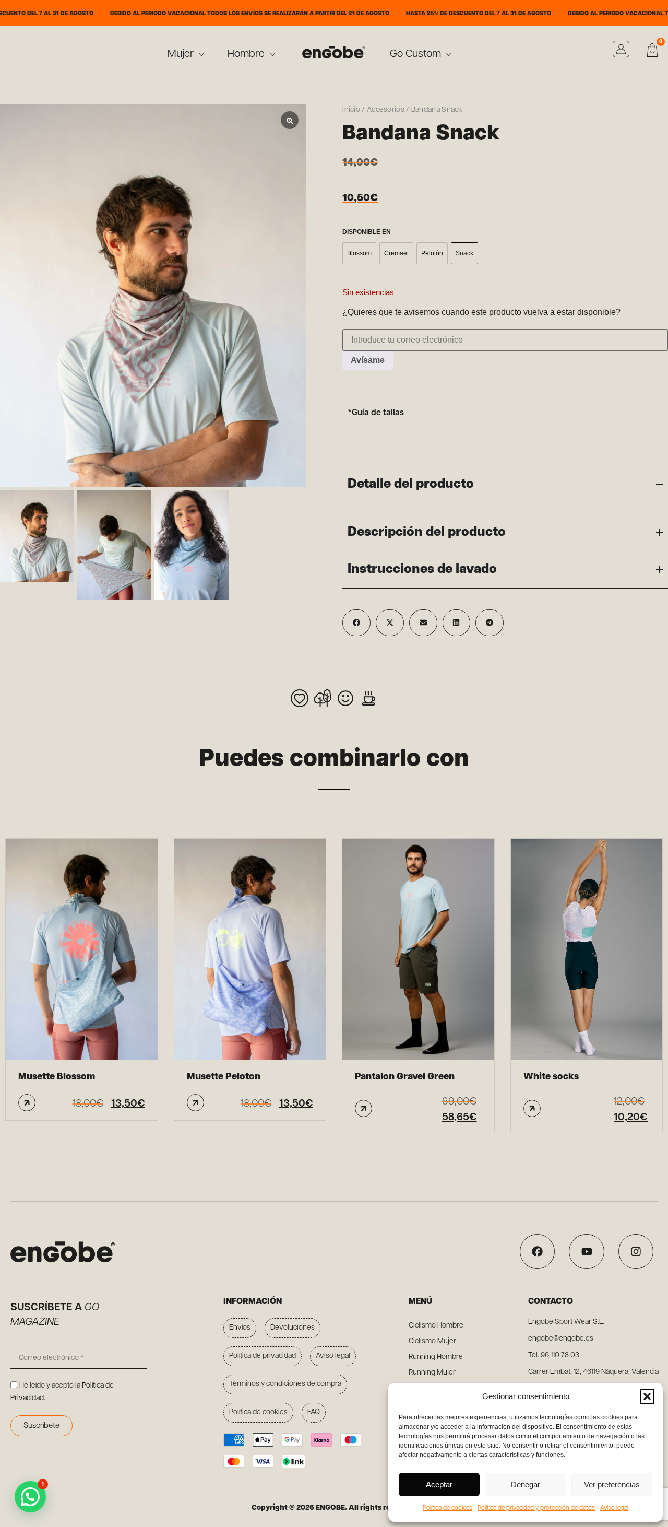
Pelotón (432, 253)
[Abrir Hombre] (272, 54)
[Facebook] (537, 1251)
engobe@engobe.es (560, 1339)
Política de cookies (447, 1508)
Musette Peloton (223, 1077)
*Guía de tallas (376, 413)
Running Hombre (436, 1357)
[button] (647, 1396)
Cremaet (396, 253)
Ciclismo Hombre (436, 1326)
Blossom (359, 253)
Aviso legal (614, 1508)
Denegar (525, 1484)
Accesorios (385, 110)
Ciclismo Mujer (432, 1341)
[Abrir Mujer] (201, 54)
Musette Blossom (56, 1077)
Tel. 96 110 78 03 (553, 1355)
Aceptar (439, 1484)
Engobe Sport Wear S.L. (566, 1322)
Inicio (351, 110)
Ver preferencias (612, 1484)
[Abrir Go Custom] (449, 54)
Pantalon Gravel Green (405, 1077)
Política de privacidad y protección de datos (536, 1508)
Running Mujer (432, 1373)
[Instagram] (635, 1251)
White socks (551, 1077)
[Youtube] (586, 1251)
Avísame (368, 360)
